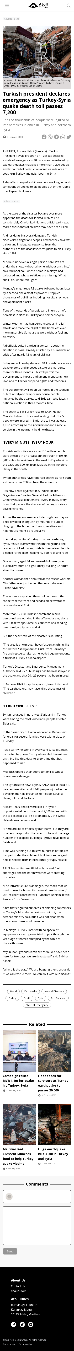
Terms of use (9, 1344)
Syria (40, 998)
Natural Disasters (54, 991)
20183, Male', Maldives (25, 1314)
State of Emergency (37, 1005)
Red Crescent (58, 998)
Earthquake (30, 991)
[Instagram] (30, 1324)
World (13, 991)
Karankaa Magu (21, 1309)
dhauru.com (18, 1291)
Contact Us (18, 1286)
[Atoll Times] (38, 5)
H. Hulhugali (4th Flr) (24, 1305)
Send (10, 1251)
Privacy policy (25, 1344)
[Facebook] (13, 1324)
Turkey (12, 998)
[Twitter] (22, 1324)
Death (27, 998)
